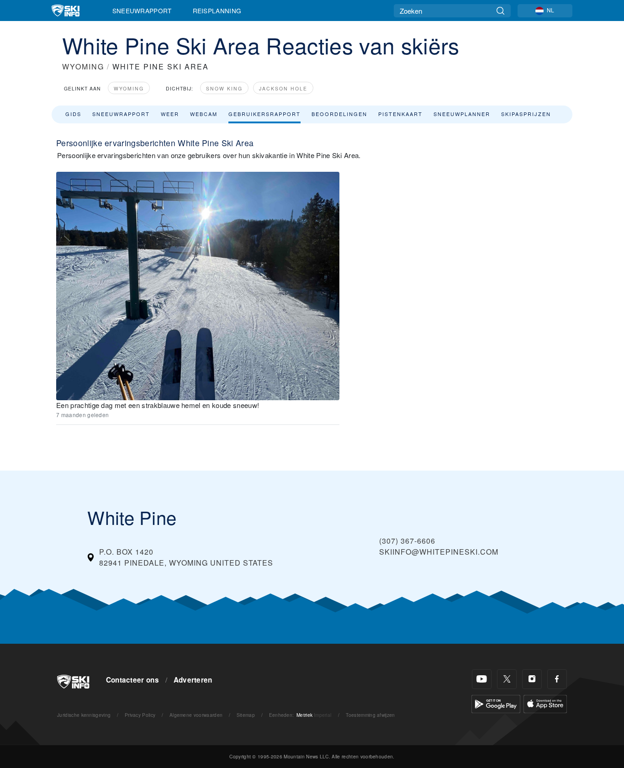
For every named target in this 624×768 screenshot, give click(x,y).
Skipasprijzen (526, 113)
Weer (170, 113)
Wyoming (129, 88)
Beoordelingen (339, 113)
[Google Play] (495, 703)
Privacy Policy (140, 714)
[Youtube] (482, 679)
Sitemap (246, 714)
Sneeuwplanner (462, 113)
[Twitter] (507, 679)
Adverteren (193, 680)
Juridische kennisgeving (84, 714)
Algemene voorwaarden (195, 714)
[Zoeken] (500, 10)
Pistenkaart (400, 113)
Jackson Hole (283, 88)
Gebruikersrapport (264, 113)
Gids (73, 113)
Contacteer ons (132, 680)
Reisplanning (217, 10)
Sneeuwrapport (142, 10)
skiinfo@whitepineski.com (438, 551)
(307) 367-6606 (407, 540)
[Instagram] (532, 679)
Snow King (224, 88)
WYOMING (83, 66)
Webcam (203, 113)
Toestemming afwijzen (370, 714)
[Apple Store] (545, 703)
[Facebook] (557, 679)
